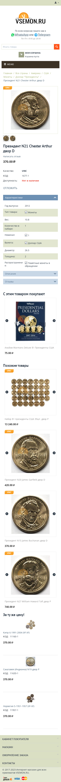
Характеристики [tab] (14, 197)
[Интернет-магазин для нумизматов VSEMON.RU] (30, 18)
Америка (36, 73)
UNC (7, 87)
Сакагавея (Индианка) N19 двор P (21, 669)
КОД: (5, 175)
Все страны (21, 73)
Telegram (44, 34)
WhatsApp (22, 34)
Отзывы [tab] (9, 281)
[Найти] (56, 47)
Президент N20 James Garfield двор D (25, 480)
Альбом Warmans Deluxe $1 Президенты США (29, 347)
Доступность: (10, 180)
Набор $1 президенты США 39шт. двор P (26, 419)
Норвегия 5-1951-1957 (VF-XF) (18, 706)
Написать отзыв (11, 156)
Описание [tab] (10, 273)
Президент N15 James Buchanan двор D (26, 540)
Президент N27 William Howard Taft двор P (28, 601)
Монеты (7, 76)
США (46, 73)
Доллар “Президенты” (27, 76)
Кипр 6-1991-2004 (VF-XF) (16, 632)
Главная (7, 73)
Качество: (8, 170)
